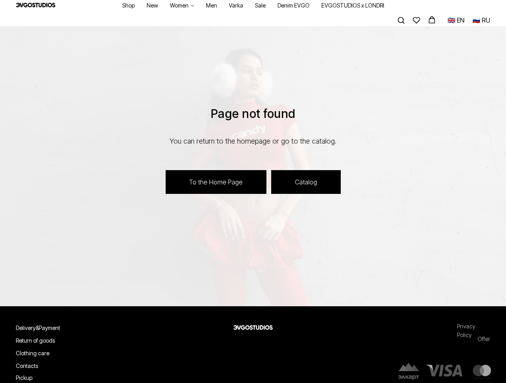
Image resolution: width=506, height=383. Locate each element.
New (152, 5)
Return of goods (35, 340)
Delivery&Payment (38, 327)
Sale (260, 5)
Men (211, 5)
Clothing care (32, 353)
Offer (484, 339)
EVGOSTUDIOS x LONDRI (352, 5)
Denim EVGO (294, 5)
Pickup (24, 377)
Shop (128, 5)
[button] (401, 20)
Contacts (27, 365)
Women (179, 5)
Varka (236, 5)
